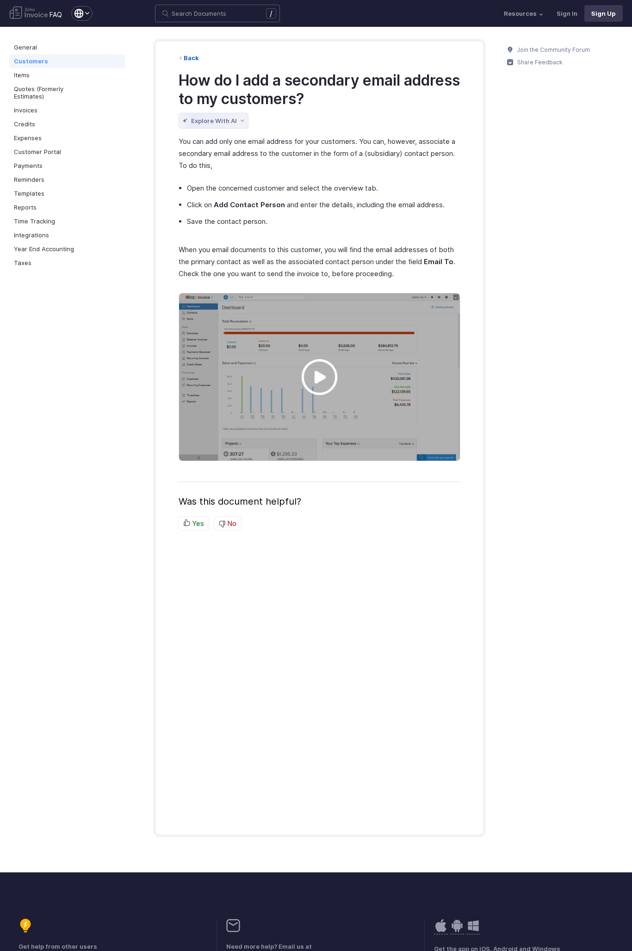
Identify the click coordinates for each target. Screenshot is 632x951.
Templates (29, 193)
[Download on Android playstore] (441, 930)
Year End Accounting (44, 249)
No (230, 523)
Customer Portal (37, 151)
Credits (24, 124)
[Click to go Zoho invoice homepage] (28, 13)
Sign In (567, 13)
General (25, 47)
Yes (197, 523)
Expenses (28, 138)
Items (22, 75)
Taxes (22, 262)
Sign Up (603, 13)
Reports (25, 207)
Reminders (29, 179)
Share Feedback (539, 62)
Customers (31, 61)
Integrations (31, 235)
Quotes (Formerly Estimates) (38, 92)
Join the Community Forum (553, 49)
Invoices (25, 110)
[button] (77, 13)
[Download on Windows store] (473, 930)
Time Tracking (34, 221)
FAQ (56, 15)
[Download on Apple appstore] (457, 930)
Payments (28, 165)
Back (191, 58)
